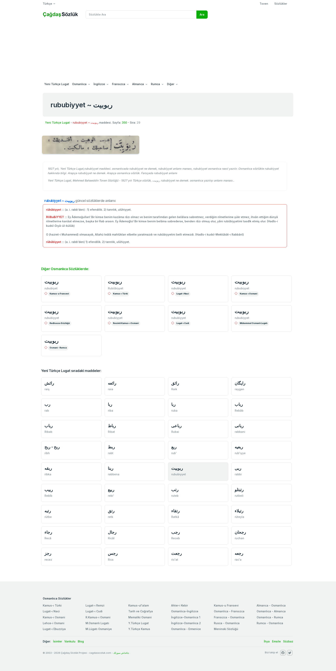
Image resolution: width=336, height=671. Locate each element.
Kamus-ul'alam (138, 605)
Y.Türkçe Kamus (139, 629)
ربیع (111, 489)
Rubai (175, 431)
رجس (113, 553)
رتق (111, 510)
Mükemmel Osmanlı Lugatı (253, 323)
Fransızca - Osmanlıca (229, 617)
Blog (81, 641)
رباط (112, 425)
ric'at (174, 559)
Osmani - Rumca (58, 347)
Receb (175, 538)
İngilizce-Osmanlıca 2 (186, 623)
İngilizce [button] (99, 84)
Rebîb (48, 495)
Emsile (276, 641)
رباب (239, 404)
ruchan (239, 538)
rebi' (111, 495)
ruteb (174, 495)
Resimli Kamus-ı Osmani (126, 323)
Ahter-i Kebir (179, 605)
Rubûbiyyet (115, 288)
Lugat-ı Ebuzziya (54, 629)
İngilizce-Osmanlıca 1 (185, 617)
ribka (48, 474)
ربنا (110, 468)
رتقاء (175, 510)
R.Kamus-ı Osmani (98, 617)
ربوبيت (52, 281)
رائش (49, 383)
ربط (111, 446)
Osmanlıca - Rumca (270, 617)
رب (47, 404)
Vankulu (69, 641)
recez (48, 559)
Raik (174, 389)
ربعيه (239, 446)
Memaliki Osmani (140, 617)
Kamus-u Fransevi (59, 293)
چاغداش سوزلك (121, 652)
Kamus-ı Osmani (248, 293)
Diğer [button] (170, 84)
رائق (175, 383)
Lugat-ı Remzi (95, 605)
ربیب (49, 489)
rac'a (238, 559)
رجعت (176, 553)
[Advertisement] (168, 51)
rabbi (238, 474)
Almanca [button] (138, 84)
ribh (47, 453)
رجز (48, 553)
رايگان (240, 383)
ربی (238, 468)
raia (110, 389)
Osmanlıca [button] (79, 84)
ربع (174, 446)
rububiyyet (178, 288)
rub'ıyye (240, 453)
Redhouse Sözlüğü (60, 323)
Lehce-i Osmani (53, 623)
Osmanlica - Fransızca (229, 611)
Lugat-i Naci (182, 293)
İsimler (57, 641)
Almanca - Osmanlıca (271, 605)
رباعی (176, 425)
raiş (47, 389)
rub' (174, 453)
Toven (264, 3)
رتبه (48, 510)
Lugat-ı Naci (51, 611)
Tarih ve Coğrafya (140, 611)
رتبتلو (239, 489)
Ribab (48, 431)
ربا (110, 404)
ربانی (239, 425)
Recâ (48, 538)
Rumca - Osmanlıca (270, 623)
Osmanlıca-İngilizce (184, 611)
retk (110, 516)
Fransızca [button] (118, 84)
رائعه (112, 383)
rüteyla (239, 516)
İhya (267, 641)
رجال (112, 532)
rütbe (48, 516)
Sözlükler (280, 3)
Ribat (111, 431)
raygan (239, 389)
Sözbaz (288, 641)
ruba (174, 410)
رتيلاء (239, 510)
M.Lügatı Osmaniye (99, 629)
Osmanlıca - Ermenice (186, 629)
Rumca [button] (155, 84)
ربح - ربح (52, 446)
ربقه (48, 468)
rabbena (113, 474)
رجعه (239, 553)
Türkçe (47, 3)
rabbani (240, 431)
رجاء (48, 532)
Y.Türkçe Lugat (138, 623)
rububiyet (51, 288)
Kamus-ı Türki (120, 293)
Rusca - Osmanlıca (227, 623)
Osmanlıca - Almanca (271, 611)
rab (47, 410)
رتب (174, 489)
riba (110, 410)
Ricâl (111, 538)
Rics (111, 559)
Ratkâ (175, 516)
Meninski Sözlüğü (226, 629)
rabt (110, 453)
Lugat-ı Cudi (182, 323)
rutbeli (239, 495)
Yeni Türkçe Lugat (56, 84)
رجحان (240, 532)
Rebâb (239, 410)
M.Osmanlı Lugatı (97, 623)
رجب (175, 532)
